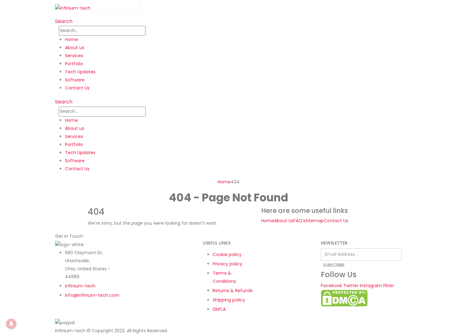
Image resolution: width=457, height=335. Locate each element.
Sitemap (314, 221)
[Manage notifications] (11, 324)
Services (74, 56)
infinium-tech (80, 286)
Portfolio (74, 64)
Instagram (371, 285)
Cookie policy (227, 254)
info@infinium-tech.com (92, 295)
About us (74, 47)
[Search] (149, 31)
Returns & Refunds (233, 290)
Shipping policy (229, 300)
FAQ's (299, 221)
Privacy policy (227, 264)
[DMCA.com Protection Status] (344, 298)
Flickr (388, 285)
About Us (283, 221)
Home (71, 39)
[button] (63, 21)
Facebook (331, 285)
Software (75, 80)
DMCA (219, 309)
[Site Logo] (99, 8)
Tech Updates (80, 72)
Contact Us (77, 88)
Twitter (350, 285)
